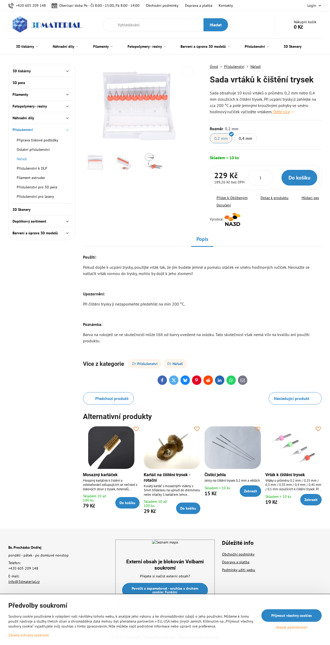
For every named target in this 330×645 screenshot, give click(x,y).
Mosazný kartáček (100, 474)
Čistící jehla (215, 474)
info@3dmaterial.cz (24, 581)
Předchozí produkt (112, 398)
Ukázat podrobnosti (291, 627)
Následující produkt (291, 398)
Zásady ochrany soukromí (28, 635)
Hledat (216, 24)
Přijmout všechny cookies (291, 615)
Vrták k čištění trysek (285, 474)
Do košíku (299, 177)
